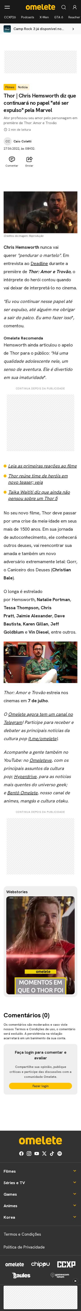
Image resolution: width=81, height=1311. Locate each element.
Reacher (74, 17)
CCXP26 (10, 17)
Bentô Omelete (22, 793)
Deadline (39, 263)
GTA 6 (58, 17)
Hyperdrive (25, 776)
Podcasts (27, 17)
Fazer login (41, 1086)
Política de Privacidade (24, 1247)
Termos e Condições (22, 1234)
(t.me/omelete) (42, 739)
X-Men (44, 17)
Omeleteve (40, 760)
